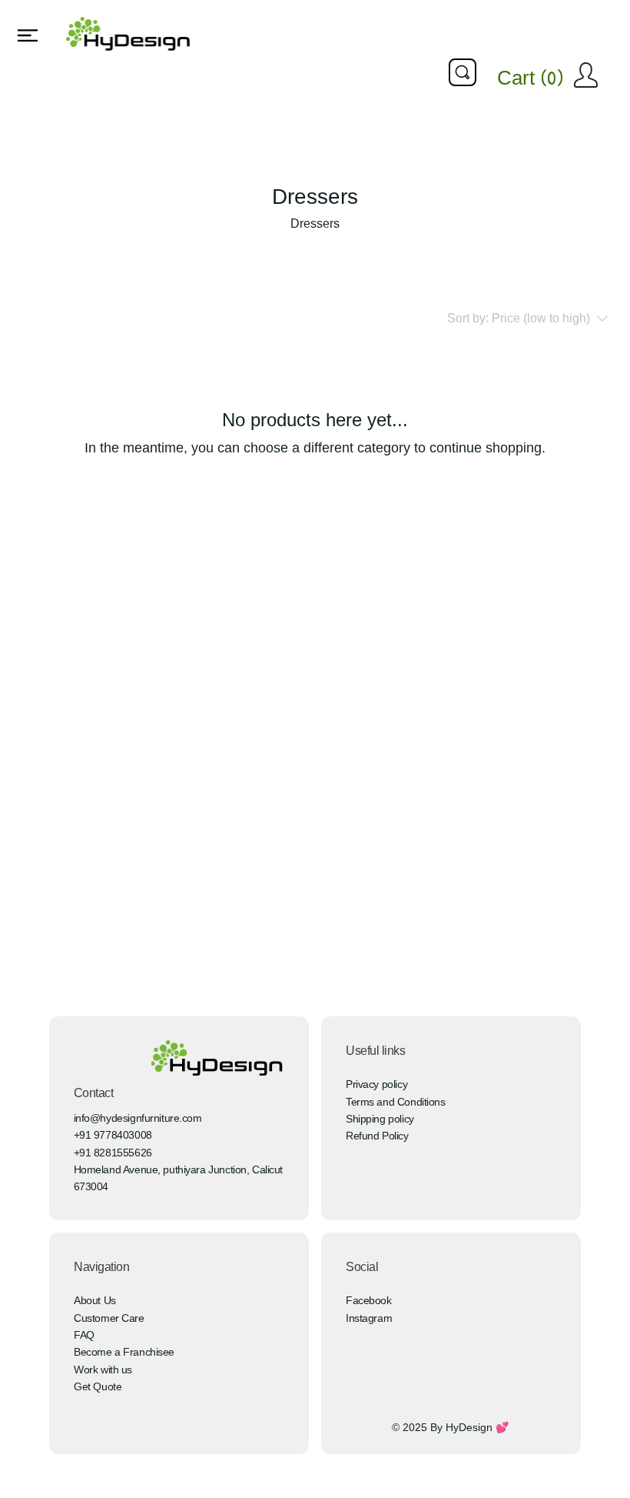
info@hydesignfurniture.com (138, 1118)
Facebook (369, 1300)
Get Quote (97, 1386)
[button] (535, 78)
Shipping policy (380, 1119)
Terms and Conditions (396, 1102)
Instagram (369, 1318)
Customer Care (109, 1318)
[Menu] (28, 35)
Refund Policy (377, 1135)
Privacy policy (376, 1084)
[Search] (462, 72)
